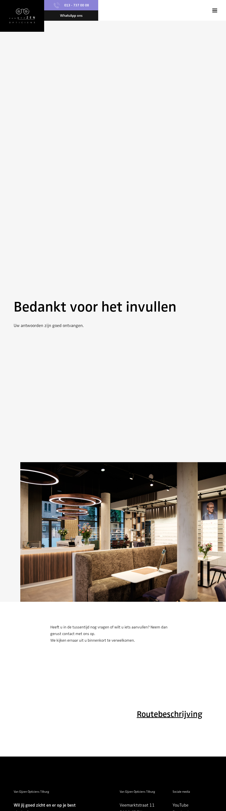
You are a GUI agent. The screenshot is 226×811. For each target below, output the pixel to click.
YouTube (180, 805)
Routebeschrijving (169, 714)
